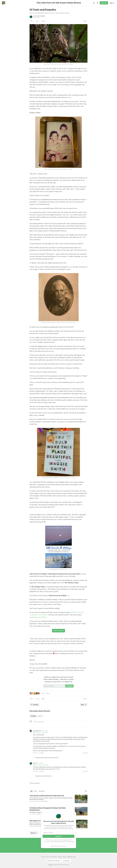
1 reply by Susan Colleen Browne (43, 776)
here (68, 595)
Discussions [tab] (42, 791)
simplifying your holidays (38, 617)
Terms (64, 856)
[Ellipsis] (86, 730)
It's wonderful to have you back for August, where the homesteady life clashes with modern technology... (51, 798)
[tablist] (36, 716)
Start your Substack (54, 860)
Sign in (112, 3)
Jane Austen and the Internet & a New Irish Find (47, 796)
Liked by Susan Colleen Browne (41, 732)
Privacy (60, 856)
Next (82, 704)
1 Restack (47, 693)
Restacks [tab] (40, 716)
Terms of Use (66, 840)
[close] (74, 814)
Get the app (66, 860)
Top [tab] (31, 791)
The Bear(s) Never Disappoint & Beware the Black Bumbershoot (48, 809)
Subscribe (104, 3)
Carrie (34, 763)
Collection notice (71, 856)
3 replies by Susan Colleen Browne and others (46, 757)
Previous (35, 704)
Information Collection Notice (58, 841)
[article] (58, 799)
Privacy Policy (70, 841)
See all (33, 833)
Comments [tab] (33, 716)
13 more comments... (35, 783)
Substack (50, 864)
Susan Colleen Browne (39, 16)
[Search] (94, 2)
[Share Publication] (97, 2)
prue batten (36, 731)
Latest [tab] (35, 791)
